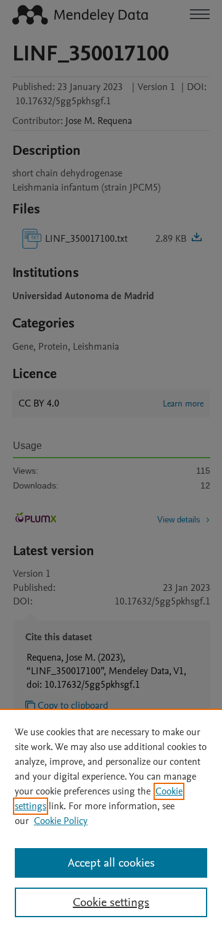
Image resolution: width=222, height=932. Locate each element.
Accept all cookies (111, 863)
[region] (111, 820)
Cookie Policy (61, 821)
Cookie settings (111, 902)
